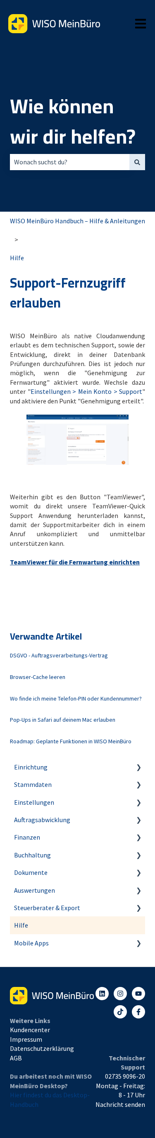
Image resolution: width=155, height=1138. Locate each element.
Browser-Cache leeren (37, 677)
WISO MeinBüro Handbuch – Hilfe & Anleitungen (77, 221)
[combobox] (69, 162)
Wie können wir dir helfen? (73, 121)
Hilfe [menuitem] (21, 925)
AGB (16, 1058)
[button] (138, 767)
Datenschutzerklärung (42, 1048)
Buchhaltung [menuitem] (32, 855)
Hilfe (17, 258)
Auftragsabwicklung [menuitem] (42, 820)
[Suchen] (137, 162)
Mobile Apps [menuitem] (31, 943)
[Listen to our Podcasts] (120, 1011)
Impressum (26, 1039)
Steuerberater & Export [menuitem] (47, 908)
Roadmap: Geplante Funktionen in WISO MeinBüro (70, 741)
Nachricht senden (120, 1104)
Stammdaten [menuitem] (33, 784)
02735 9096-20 (125, 1076)
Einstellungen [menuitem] (34, 802)
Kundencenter (30, 1030)
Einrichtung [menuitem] (31, 767)
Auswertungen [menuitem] (34, 890)
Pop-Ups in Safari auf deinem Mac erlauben (62, 719)
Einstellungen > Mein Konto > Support (87, 391)
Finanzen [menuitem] (27, 837)
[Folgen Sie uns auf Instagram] (120, 993)
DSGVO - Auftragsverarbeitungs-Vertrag (59, 655)
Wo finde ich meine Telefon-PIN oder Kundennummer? (76, 698)
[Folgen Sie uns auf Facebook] (138, 1011)
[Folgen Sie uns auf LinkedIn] (102, 993)
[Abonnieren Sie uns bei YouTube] (138, 993)
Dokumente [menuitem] (31, 872)
